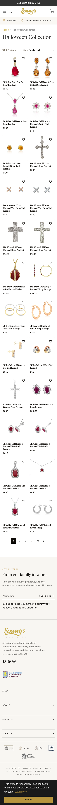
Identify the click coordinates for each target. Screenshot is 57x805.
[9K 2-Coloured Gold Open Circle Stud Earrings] (15, 310)
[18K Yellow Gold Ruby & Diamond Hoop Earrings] (42, 271)
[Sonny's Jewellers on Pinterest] (9, 661)
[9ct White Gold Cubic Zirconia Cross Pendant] (15, 389)
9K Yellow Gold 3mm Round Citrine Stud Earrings (12, 166)
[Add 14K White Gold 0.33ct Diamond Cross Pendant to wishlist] (50, 139)
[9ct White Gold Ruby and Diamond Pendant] (15, 470)
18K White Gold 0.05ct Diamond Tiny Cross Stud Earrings (41, 208)
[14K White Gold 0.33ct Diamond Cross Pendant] (42, 148)
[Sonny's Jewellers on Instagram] (14, 661)
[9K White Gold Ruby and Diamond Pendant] (15, 509)
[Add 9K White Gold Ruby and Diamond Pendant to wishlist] (23, 501)
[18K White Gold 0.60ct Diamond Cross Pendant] (15, 232)
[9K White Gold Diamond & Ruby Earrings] (42, 389)
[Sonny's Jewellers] (28, 11)
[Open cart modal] (52, 11)
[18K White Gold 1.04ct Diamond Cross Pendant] (42, 232)
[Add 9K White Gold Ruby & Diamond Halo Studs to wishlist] (50, 419)
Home (5, 29)
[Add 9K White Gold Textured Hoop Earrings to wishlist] (50, 501)
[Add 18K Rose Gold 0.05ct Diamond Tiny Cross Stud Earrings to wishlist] (23, 181)
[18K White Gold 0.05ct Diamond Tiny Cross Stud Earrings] (42, 190)
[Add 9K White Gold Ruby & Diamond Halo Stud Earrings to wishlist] (23, 419)
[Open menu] (4, 11)
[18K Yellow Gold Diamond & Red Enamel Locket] (15, 271)
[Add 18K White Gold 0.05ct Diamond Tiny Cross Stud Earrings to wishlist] (50, 181)
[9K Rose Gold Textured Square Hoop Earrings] (42, 310)
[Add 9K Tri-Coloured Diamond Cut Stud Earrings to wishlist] (23, 341)
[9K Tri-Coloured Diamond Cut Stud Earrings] (15, 349)
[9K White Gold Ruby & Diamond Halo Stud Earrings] (15, 428)
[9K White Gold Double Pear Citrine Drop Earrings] (42, 66)
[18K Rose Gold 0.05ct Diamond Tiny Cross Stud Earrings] (15, 190)
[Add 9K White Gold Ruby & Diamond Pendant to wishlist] (50, 461)
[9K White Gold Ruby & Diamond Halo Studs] (42, 428)
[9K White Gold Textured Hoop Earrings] (42, 509)
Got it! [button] (28, 799)
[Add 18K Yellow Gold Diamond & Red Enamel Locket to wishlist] (23, 262)
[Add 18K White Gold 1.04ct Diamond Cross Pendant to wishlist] (50, 223)
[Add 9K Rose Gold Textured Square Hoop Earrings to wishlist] (50, 302)
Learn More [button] (20, 791)
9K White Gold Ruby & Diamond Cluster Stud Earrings (40, 124)
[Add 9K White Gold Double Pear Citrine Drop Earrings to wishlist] (50, 58)
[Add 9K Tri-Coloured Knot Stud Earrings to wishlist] (50, 341)
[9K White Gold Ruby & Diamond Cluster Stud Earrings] (42, 106)
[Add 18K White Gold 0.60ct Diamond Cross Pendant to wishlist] (23, 223)
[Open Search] (10, 11)
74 (38, 541)
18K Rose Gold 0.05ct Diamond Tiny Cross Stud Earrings (14, 208)
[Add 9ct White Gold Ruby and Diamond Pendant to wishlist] (23, 461)
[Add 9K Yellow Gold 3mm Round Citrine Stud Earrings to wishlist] (23, 139)
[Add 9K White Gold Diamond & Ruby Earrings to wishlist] (50, 380)
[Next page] (44, 541)
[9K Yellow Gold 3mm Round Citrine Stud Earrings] (15, 148)
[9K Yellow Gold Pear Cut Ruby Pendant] (15, 66)
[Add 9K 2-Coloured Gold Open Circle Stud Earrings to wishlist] (23, 302)
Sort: (25, 50)
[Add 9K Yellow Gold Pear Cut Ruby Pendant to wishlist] (23, 58)
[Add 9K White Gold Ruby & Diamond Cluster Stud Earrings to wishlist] (50, 97)
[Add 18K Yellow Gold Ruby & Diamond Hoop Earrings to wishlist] (50, 262)
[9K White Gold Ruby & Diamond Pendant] (42, 470)
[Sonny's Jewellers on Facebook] (4, 661)
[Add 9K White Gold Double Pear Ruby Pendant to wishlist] (23, 97)
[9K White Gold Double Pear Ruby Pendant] (15, 106)
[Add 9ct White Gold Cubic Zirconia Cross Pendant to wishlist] (23, 380)
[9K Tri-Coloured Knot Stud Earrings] (42, 349)
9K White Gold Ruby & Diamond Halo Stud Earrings (13, 446)
